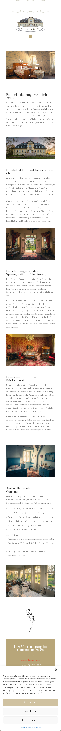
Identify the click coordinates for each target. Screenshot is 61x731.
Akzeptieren (30, 702)
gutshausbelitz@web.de (30, 660)
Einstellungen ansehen (30, 720)
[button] (56, 669)
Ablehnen (30, 711)
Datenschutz (26, 727)
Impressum (37, 727)
